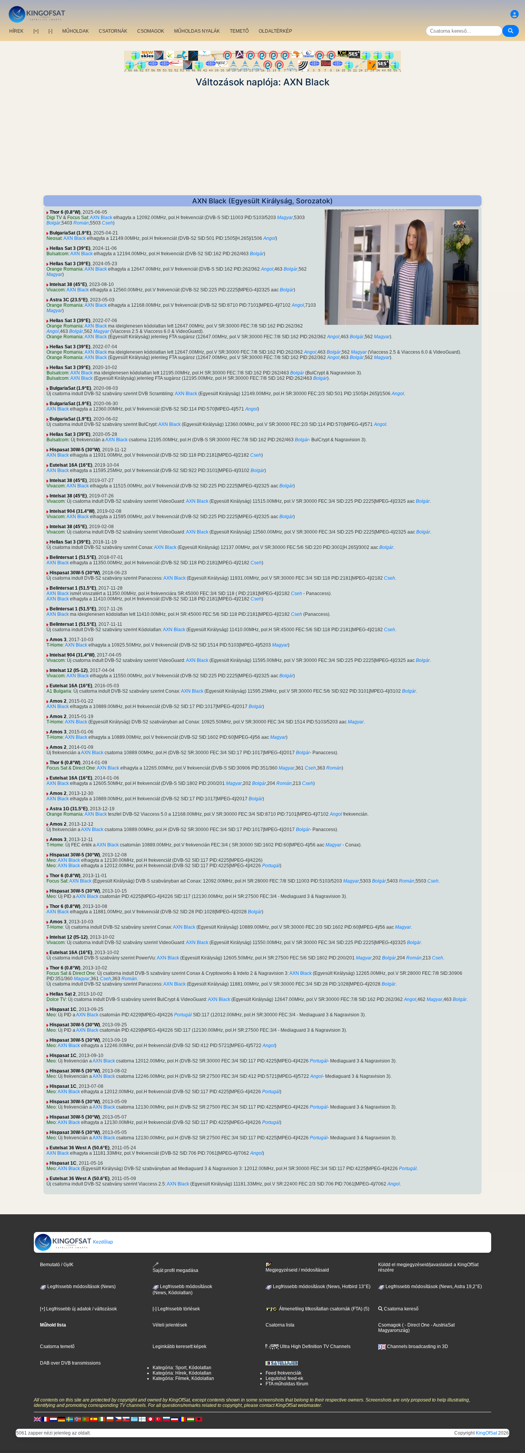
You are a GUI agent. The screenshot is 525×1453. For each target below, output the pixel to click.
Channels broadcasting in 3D (417, 1346)
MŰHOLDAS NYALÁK (197, 31)
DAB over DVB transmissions (70, 1363)
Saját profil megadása (175, 1270)
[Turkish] (158, 1418)
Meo (51, 860)
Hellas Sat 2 (63, 994)
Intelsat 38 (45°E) (68, 284)
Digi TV (54, 217)
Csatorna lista (280, 1325)
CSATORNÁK (113, 31)
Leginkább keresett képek (179, 1346)
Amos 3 (58, 639)
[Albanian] (198, 1418)
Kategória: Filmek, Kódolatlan (183, 1378)
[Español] (93, 1418)
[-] (50, 31)
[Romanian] (182, 1418)
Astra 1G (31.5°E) (69, 808)
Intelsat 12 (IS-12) (69, 670)
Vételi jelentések (170, 1325)
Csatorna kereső (401, 1309)
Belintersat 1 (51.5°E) (73, 557)
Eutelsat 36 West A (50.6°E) (80, 1147)
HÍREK (16, 31)
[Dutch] (53, 1418)
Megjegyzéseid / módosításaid (297, 1270)
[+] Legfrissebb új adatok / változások (78, 1309)
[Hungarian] (190, 1418)
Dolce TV (56, 999)
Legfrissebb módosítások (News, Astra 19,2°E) (433, 1286)
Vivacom (56, 290)
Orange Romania (65, 269)
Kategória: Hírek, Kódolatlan (182, 1373)
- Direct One (417, 1325)
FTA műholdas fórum (287, 1384)
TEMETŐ (239, 31)
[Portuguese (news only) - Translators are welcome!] (85, 1418)
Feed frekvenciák (283, 1373)
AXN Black (101, 217)
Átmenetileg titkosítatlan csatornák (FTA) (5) (323, 1309)
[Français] (45, 1418)
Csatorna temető (57, 1346)
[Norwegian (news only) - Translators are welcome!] (77, 1418)
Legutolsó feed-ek (284, 1378)
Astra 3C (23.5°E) (69, 300)
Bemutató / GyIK (56, 1264)
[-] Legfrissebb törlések (176, 1309)
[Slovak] (126, 1418)
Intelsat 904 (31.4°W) (72, 511)
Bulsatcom (57, 253)
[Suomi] (142, 1418)
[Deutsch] (61, 1418)
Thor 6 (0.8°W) (65, 212)
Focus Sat (77, 217)
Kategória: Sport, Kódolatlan (182, 1367)
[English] (37, 1418)
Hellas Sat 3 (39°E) (70, 248)
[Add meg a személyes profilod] (514, 14)
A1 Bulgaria (59, 691)
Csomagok (389, 1325)
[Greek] (134, 1418)
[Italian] (101, 1418)
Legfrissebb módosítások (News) (81, 1286)
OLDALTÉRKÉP (275, 31)
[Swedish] (69, 1418)
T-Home (55, 645)
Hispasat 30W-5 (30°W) (75, 449)
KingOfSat (486, 1433)
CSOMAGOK (150, 31)
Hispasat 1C (63, 1009)
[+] (35, 31)
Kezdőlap (102, 1242)
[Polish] (109, 1418)
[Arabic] (150, 1418)
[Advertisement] (262, 141)
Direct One (84, 768)
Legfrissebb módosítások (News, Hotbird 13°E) (321, 1286)
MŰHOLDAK (75, 31)
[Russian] (166, 1418)
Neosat (54, 238)
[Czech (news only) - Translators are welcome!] (118, 1418)
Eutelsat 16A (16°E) (71, 465)
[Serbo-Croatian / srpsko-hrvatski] (174, 1418)
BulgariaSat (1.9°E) (70, 233)
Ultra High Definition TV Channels (315, 1346)
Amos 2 (58, 701)
